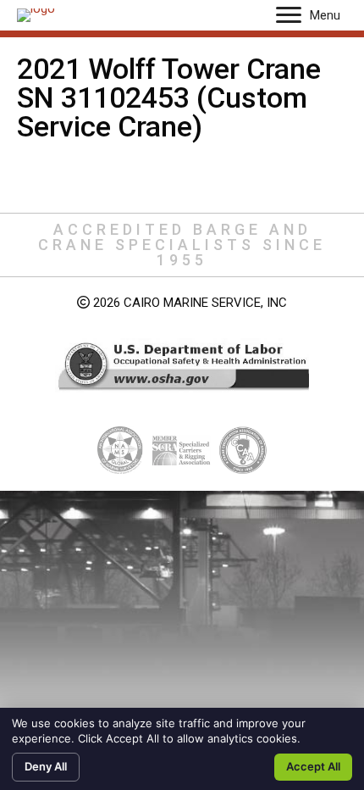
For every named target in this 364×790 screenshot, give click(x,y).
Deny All (46, 766)
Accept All (313, 766)
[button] (288, 15)
